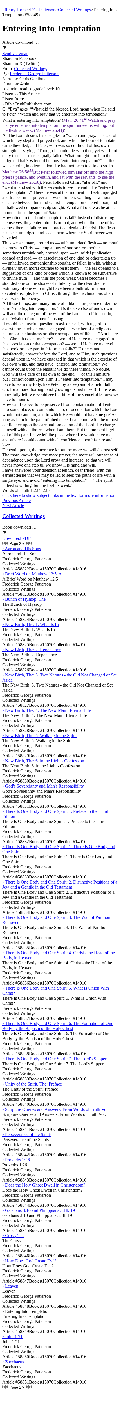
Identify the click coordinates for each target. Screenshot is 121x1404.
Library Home (15, 9)
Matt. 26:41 (59, 125)
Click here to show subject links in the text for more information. (59, 495)
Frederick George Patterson (34, 73)
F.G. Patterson (42, 9)
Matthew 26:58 (58, 177)
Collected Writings (74, 9)
